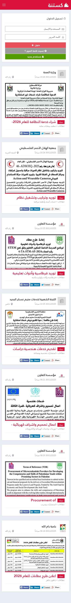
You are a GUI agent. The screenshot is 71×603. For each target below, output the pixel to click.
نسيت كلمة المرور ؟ (35, 51)
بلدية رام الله (49, 526)
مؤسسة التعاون (46, 223)
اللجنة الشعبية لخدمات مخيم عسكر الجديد (33, 299)
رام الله (8, 77)
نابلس (7, 304)
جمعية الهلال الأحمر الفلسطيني (37, 148)
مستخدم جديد (34, 57)
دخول (37, 45)
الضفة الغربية (10, 153)
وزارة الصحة (49, 72)
